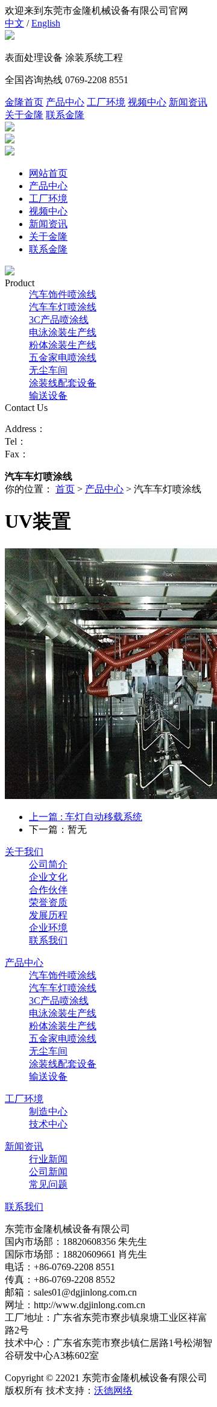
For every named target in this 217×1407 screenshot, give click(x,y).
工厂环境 (106, 102)
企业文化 (48, 877)
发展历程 (48, 915)
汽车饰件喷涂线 (62, 294)
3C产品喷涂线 (59, 320)
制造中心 (48, 1111)
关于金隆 (24, 115)
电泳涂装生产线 (62, 332)
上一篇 (85, 817)
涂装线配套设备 (62, 383)
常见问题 (48, 1184)
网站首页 (48, 173)
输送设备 (48, 395)
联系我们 (48, 940)
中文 (14, 23)
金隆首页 (24, 102)
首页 (65, 489)
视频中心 (147, 102)
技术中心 (48, 1124)
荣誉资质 (48, 902)
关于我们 (24, 852)
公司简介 (48, 864)
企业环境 (48, 928)
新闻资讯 (188, 102)
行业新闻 (48, 1159)
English (45, 23)
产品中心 (65, 102)
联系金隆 (65, 115)
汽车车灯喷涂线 (62, 307)
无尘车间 (48, 370)
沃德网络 (113, 1390)
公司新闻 (48, 1172)
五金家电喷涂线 (62, 358)
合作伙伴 (48, 890)
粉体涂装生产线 (62, 345)
